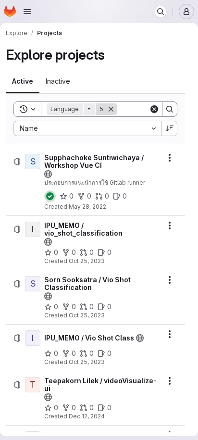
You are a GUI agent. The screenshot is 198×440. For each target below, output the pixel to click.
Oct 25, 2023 (87, 260)
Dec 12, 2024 (87, 416)
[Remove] (111, 109)
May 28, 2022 (87, 206)
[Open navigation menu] (27, 11)
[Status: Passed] (50, 196)
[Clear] (154, 109)
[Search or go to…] (160, 11)
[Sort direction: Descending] (169, 128)
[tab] (22, 81)
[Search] (169, 109)
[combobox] (87, 128)
